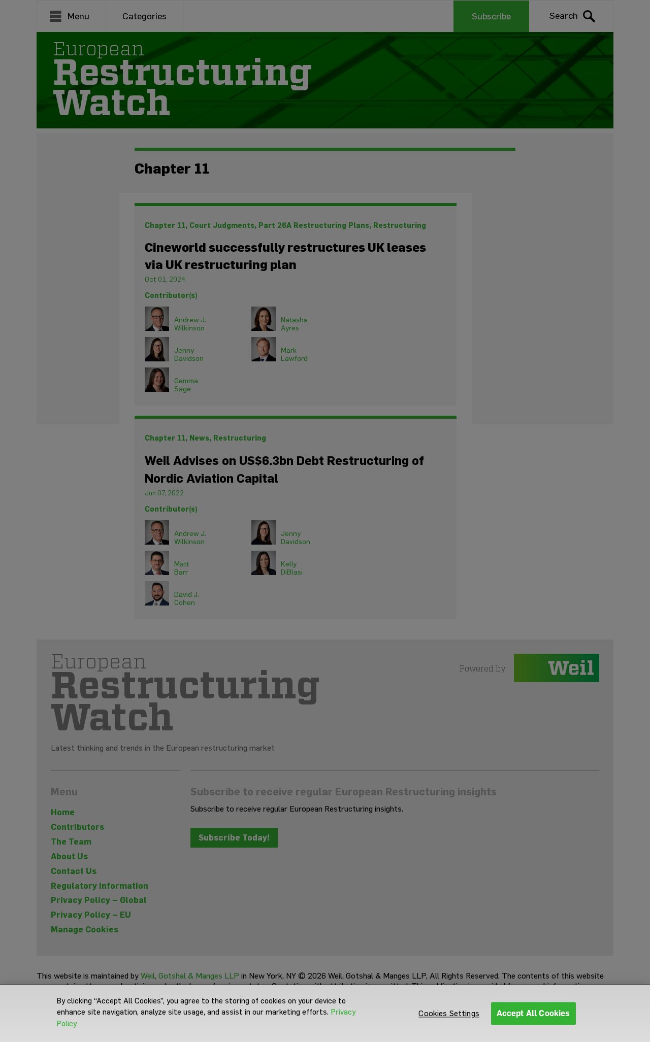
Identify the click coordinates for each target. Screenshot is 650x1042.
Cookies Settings (448, 1013)
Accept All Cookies (533, 1013)
